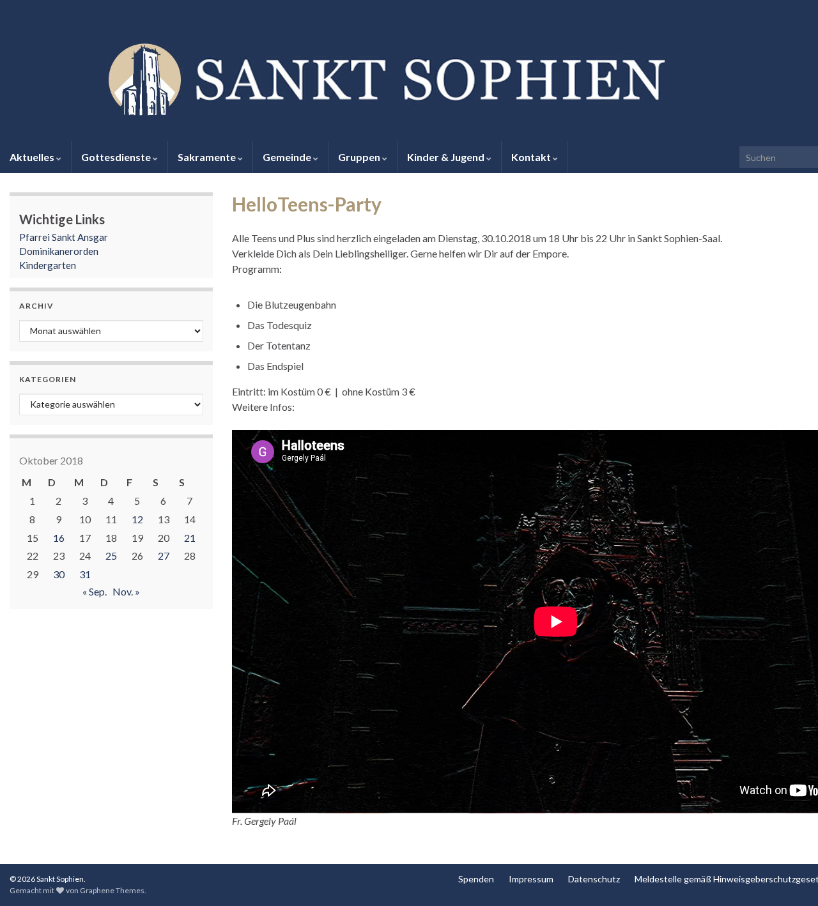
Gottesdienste (117, 157)
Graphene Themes (112, 890)
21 (190, 538)
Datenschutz (594, 878)
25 (111, 555)
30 (59, 574)
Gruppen (360, 157)
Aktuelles (33, 157)
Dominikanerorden (58, 251)
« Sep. (94, 591)
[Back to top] (789, 877)
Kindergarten (47, 265)
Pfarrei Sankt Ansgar (63, 237)
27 (163, 555)
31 (85, 574)
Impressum (531, 878)
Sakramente (208, 157)
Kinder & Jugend (446, 157)
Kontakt (532, 157)
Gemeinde (288, 157)
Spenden (476, 878)
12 (137, 519)
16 (59, 538)
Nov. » (126, 591)
